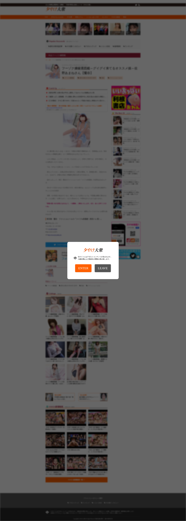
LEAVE (103, 268)
